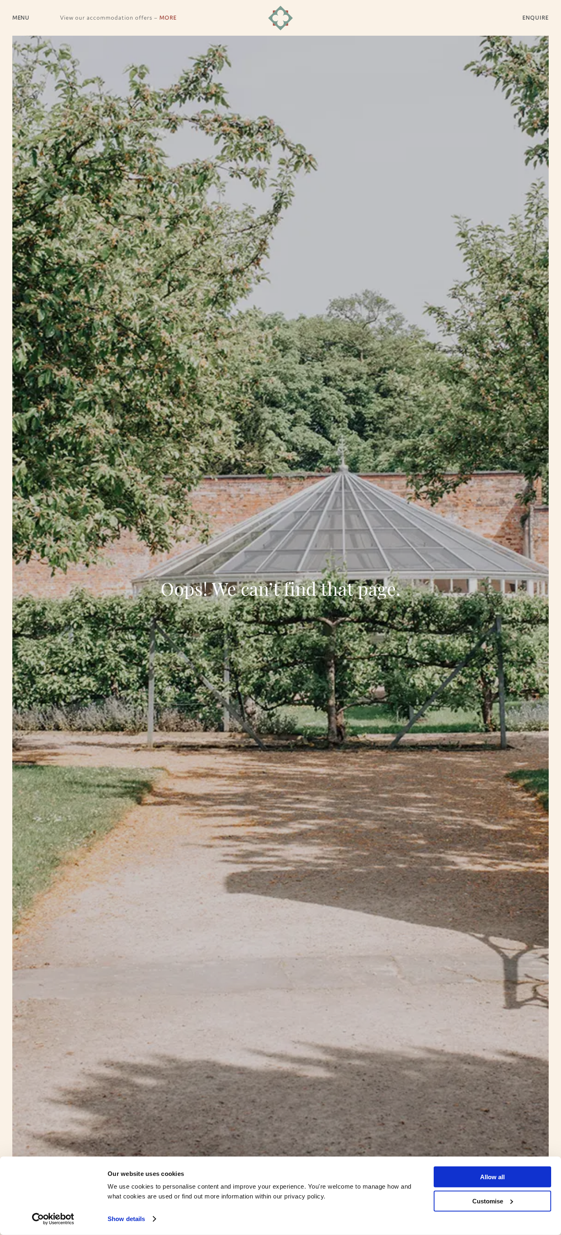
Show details (126, 1218)
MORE (168, 17)
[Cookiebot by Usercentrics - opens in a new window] (53, 1219)
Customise (487, 1200)
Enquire (535, 17)
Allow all (492, 1176)
